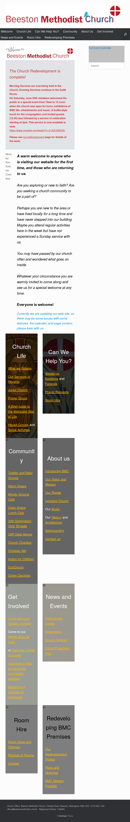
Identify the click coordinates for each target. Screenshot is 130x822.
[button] (125, 34)
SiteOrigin (63, 816)
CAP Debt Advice (20, 534)
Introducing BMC (57, 471)
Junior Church (18, 389)
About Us (87, 31)
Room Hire (34, 37)
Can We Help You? (47, 31)
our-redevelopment (33, 137)
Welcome (7, 31)
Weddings (52, 373)
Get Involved (105, 31)
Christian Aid (17, 550)
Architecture (53, 522)
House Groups (18, 424)
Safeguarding (54, 530)
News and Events (12, 37)
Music (56, 509)
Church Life (23, 31)
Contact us (52, 538)
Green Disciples (19, 575)
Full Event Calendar (100, 47)
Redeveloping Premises (60, 37)
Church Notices (56, 640)
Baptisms (51, 378)
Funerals (51, 383)
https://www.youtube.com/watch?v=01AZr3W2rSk (37, 130)
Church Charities (20, 542)
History (57, 517)
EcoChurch (16, 567)
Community (70, 31)
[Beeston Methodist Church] (63, 14)
